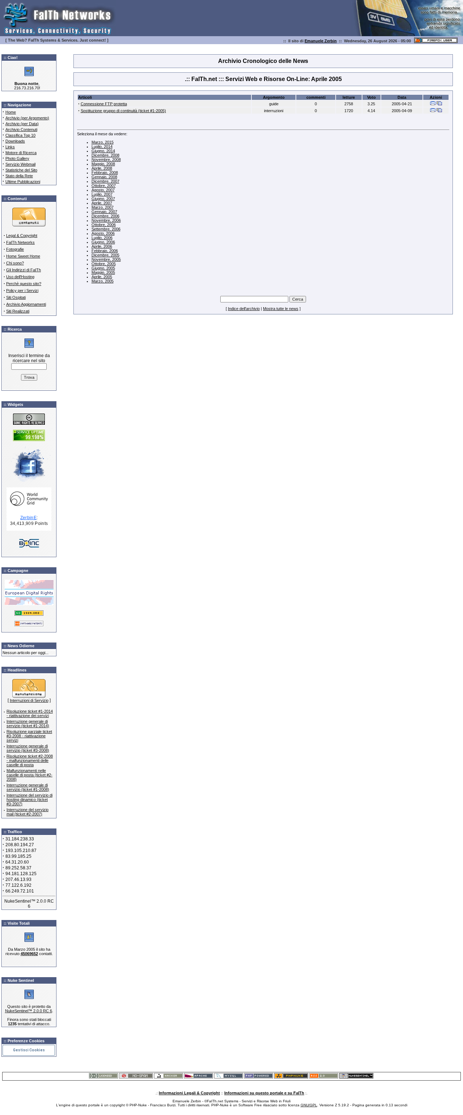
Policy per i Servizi (22, 290)
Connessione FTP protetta (104, 104)
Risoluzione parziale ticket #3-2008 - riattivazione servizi (29, 735)
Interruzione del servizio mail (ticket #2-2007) (27, 811)
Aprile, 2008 (102, 168)
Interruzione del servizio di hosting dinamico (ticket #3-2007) (29, 799)
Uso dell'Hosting (20, 277)
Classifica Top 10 (20, 135)
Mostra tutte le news (280, 308)
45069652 (29, 953)
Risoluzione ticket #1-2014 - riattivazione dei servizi (30, 713)
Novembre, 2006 (106, 220)
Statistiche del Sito (21, 170)
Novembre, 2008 (106, 159)
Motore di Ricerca (21, 152)
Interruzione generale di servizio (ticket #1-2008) (28, 787)
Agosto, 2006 (103, 233)
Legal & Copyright (21, 235)
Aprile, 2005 (102, 277)
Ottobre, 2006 (104, 224)
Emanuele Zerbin (321, 41)
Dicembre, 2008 (105, 155)
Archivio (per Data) (22, 124)
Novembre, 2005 (106, 259)
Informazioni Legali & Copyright (189, 1093)
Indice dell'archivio (244, 308)
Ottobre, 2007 (104, 185)
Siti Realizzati (17, 311)
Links (10, 147)
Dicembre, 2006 (105, 216)
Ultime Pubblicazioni (22, 181)
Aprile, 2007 (102, 203)
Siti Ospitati (16, 297)
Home (10, 112)
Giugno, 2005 (103, 268)
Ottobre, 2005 (104, 264)
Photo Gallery (17, 158)
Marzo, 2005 (103, 281)
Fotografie (15, 249)
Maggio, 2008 (103, 164)
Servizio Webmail (20, 164)
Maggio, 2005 (103, 272)
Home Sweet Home (23, 256)
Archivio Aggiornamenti (26, 304)
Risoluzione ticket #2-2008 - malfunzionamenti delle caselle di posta (30, 760)
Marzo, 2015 (103, 142)
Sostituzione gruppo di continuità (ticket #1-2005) (123, 111)
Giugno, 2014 (103, 151)
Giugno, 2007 (103, 198)
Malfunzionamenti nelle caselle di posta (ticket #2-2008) (29, 774)
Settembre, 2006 (106, 229)
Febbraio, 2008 (105, 172)
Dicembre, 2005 (105, 255)
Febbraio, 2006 (105, 251)
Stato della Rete (19, 176)
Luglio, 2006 (102, 238)
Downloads (15, 141)
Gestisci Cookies (29, 1050)
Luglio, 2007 (102, 194)
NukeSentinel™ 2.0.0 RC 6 (28, 1011)
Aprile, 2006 (102, 246)
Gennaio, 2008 (104, 177)
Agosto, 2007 (103, 190)
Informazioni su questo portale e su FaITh (264, 1093)
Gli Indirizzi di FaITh (23, 270)
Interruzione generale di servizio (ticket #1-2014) (28, 723)
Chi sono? (15, 263)
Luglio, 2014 (102, 146)
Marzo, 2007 (103, 207)
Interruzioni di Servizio (29, 700)
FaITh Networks (20, 242)
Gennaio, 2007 (104, 211)
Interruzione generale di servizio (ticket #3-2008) (28, 748)
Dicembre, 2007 (105, 181)
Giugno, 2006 (103, 242)
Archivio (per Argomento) (27, 118)
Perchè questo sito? (23, 283)
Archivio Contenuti (21, 129)
